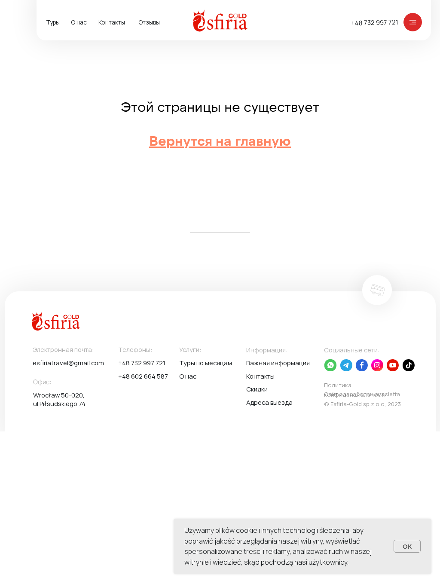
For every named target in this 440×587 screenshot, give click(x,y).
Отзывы (149, 22)
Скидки (257, 389)
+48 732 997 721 (374, 22)
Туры (53, 22)
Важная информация (278, 362)
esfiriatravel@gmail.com (68, 362)
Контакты (111, 22)
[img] (412, 22)
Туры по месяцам (205, 362)
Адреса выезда (269, 402)
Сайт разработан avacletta (362, 394)
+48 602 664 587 (143, 376)
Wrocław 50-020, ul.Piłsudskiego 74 (59, 399)
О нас (79, 22)
